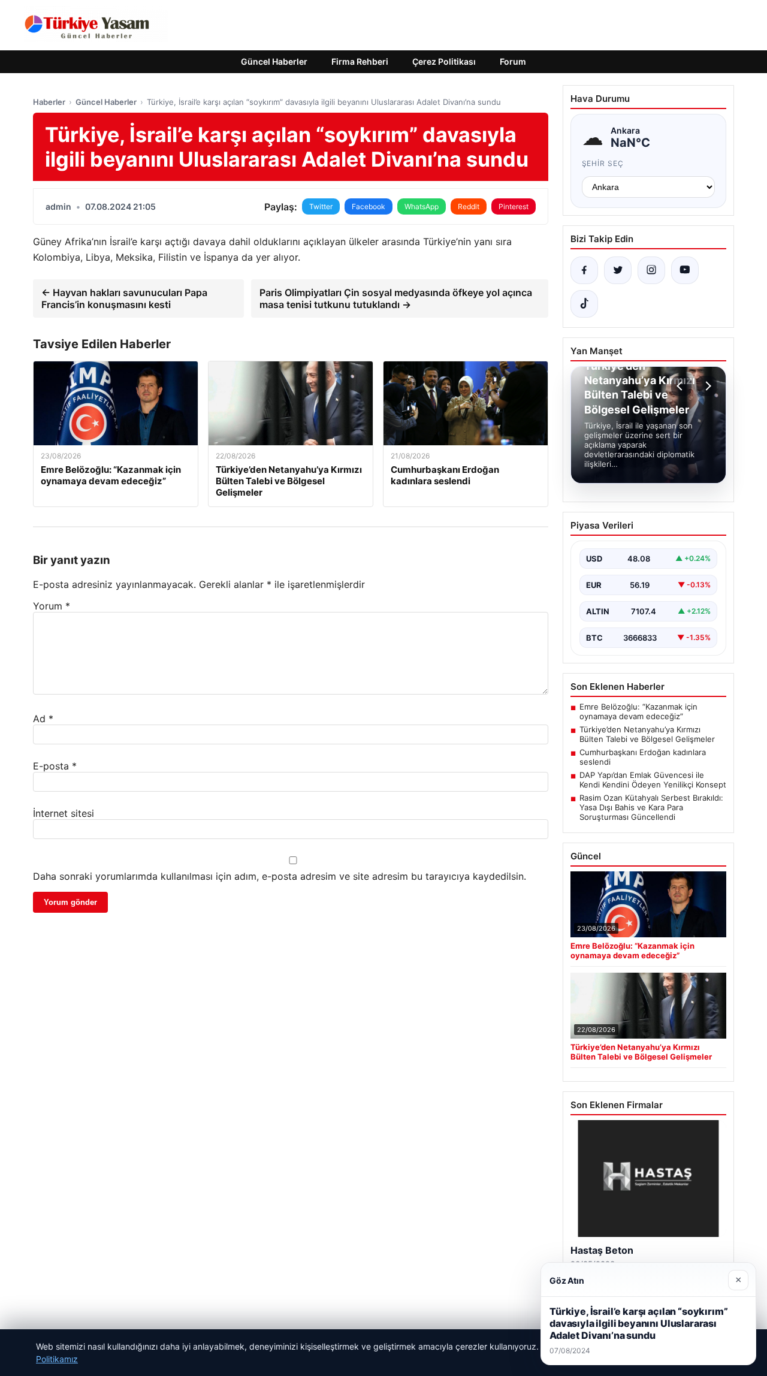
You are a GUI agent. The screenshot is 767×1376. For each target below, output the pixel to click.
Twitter (321, 206)
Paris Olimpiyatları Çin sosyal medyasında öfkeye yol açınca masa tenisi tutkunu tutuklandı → (395, 298)
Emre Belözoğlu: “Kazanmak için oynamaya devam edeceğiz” (638, 711)
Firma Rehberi (359, 61)
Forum (513, 61)
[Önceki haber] (681, 386)
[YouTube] (685, 270)
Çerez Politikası (444, 61)
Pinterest (514, 206)
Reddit (468, 206)
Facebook (368, 206)
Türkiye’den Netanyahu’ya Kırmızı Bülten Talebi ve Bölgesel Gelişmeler (647, 734)
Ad (43, 719)
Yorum (51, 606)
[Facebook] (584, 270)
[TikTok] (584, 304)
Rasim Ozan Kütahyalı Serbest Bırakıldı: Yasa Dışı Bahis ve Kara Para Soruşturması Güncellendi (651, 807)
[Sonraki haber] (706, 386)
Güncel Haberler (274, 61)
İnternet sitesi (63, 813)
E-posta (55, 766)
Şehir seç (603, 163)
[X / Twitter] (618, 270)
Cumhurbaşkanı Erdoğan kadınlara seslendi (642, 757)
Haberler (49, 102)
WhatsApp (421, 206)
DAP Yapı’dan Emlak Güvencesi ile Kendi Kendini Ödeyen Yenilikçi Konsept (652, 779)
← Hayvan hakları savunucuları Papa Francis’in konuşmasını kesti (124, 298)
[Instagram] (651, 270)
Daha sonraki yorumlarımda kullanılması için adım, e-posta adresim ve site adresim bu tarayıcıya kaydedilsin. (279, 876)
